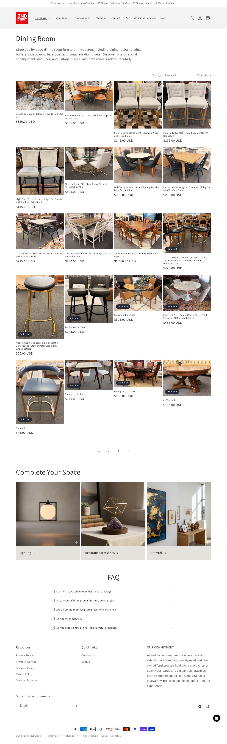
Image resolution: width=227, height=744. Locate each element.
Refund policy (71, 736)
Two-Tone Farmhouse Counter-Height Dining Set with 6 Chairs (88, 255)
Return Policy (24, 674)
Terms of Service (26, 661)
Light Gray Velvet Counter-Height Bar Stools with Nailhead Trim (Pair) (39, 201)
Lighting (25, 553)
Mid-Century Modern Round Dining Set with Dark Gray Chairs (136, 189)
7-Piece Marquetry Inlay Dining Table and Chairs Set (135, 255)
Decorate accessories (100, 553)
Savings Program (26, 680)
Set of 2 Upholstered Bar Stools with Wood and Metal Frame (136, 134)
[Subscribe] (76, 706)
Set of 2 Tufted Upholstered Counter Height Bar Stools (185, 134)
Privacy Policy (24, 655)
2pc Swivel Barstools (76, 327)
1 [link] (99, 450)
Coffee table (169, 400)
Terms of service (90, 736)
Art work (157, 553)
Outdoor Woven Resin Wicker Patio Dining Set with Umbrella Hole (39, 255)
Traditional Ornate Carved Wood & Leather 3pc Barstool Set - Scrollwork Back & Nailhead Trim (185, 260)
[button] (42, 18)
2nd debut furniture (33, 736)
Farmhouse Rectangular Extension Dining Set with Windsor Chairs (187, 189)
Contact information (111, 736)
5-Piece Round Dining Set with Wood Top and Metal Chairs (88, 117)
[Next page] (128, 451)
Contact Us (88, 655)
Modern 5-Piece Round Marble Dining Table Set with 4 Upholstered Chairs (185, 317)
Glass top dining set (124, 315)
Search (85, 661)
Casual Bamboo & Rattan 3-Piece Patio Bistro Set (39, 115)
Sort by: (157, 75)
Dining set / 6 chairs (124, 391)
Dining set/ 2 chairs (75, 394)
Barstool (20, 428)
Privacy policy (54, 736)
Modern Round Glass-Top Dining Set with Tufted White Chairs (86, 186)
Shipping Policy (25, 668)
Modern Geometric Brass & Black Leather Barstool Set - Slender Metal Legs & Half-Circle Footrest (37, 345)
